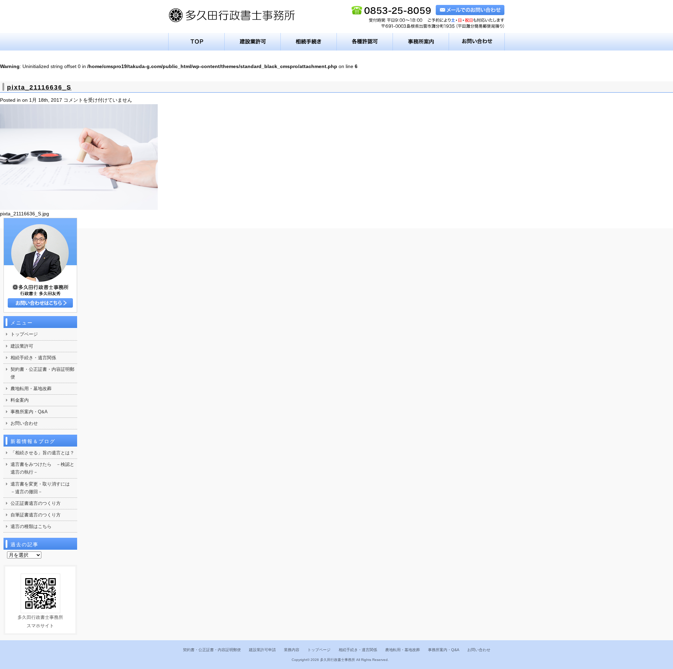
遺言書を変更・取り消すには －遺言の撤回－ (42, 487)
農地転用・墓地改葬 (31, 388)
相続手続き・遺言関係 (33, 357)
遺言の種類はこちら (31, 526)
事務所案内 (421, 42)
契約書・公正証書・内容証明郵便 (42, 373)
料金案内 (20, 400)
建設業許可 (253, 42)
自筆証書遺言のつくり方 (36, 514)
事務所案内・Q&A (29, 411)
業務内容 (291, 650)
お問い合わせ (477, 42)
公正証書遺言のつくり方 (36, 503)
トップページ (196, 42)
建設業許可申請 (262, 650)
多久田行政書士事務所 (337, 660)
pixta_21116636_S (39, 87)
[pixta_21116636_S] (79, 205)
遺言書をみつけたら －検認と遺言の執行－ (42, 468)
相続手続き (309, 42)
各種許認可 (365, 42)
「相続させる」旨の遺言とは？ (42, 452)
